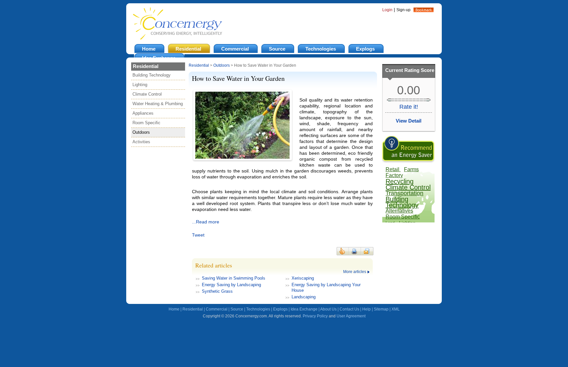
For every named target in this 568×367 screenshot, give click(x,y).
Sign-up (403, 10)
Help (366, 309)
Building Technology (151, 75)
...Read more (205, 221)
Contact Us (349, 309)
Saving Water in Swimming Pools (233, 278)
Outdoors (141, 132)
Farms (411, 169)
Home (174, 309)
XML (395, 309)
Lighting (139, 84)
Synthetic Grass (217, 291)
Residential (199, 65)
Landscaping (304, 296)
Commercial (216, 309)
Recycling (400, 181)
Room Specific (146, 122)
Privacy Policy (315, 316)
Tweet (198, 235)
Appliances (143, 113)
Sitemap (381, 309)
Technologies (258, 309)
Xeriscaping (303, 278)
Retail (393, 169)
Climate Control (147, 94)
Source (236, 309)
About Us (328, 309)
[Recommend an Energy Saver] (408, 161)
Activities (141, 141)
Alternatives (399, 211)
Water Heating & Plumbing (157, 103)
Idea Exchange (304, 309)
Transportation (404, 193)
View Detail (408, 121)
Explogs (280, 309)
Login (387, 10)
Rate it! (408, 106)
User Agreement (351, 316)
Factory (394, 175)
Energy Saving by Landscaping (231, 284)
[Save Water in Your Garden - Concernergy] (424, 10)
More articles (354, 271)
